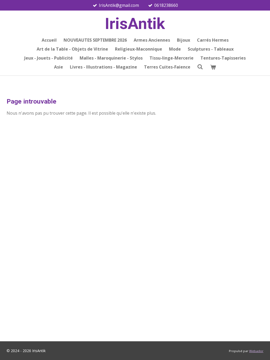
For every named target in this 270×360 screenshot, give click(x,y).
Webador (256, 351)
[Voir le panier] (213, 66)
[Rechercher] (200, 66)
